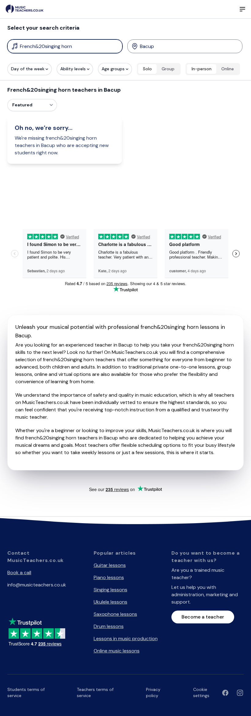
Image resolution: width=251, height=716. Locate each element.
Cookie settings (201, 692)
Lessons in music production (126, 638)
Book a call (19, 572)
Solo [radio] (147, 69)
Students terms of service (26, 692)
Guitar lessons (110, 565)
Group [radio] (168, 69)
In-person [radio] (202, 69)
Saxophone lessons (115, 614)
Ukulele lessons (110, 602)
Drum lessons (109, 626)
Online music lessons (117, 651)
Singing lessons (110, 589)
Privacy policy (153, 692)
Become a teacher (203, 617)
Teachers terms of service (95, 692)
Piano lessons (109, 577)
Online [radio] (227, 69)
